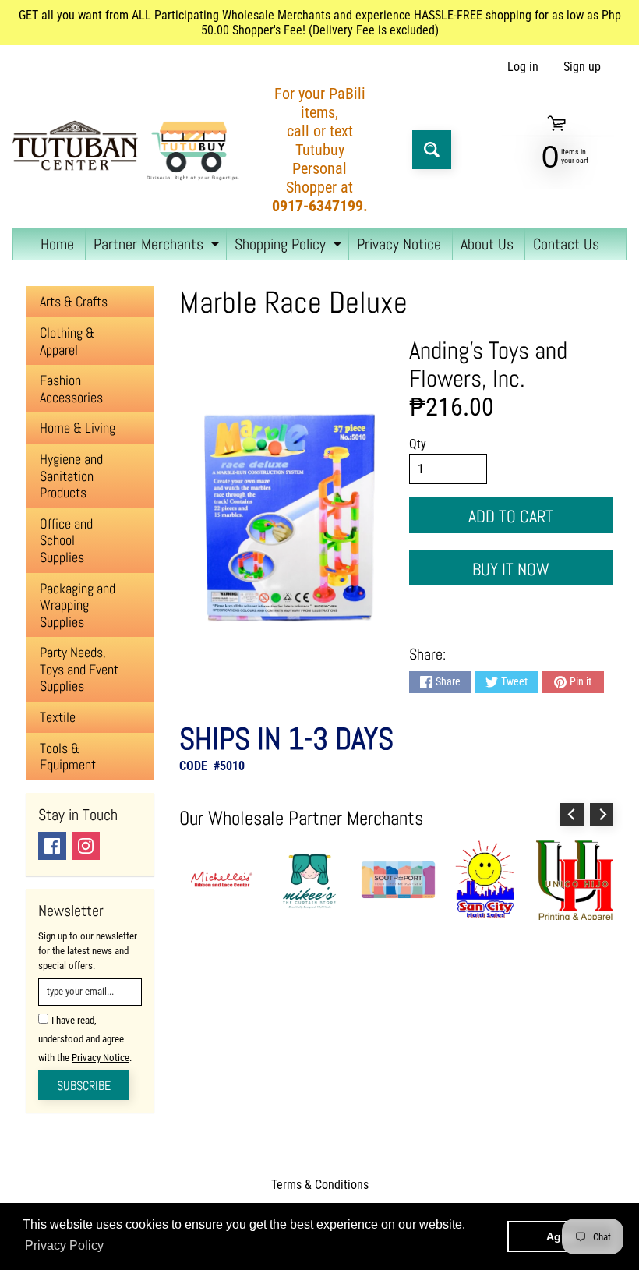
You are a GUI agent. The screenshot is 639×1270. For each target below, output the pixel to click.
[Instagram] (86, 846)
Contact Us (566, 244)
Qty (417, 444)
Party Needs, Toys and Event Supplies (79, 669)
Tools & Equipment (68, 756)
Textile (58, 717)
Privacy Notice (399, 244)
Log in (522, 67)
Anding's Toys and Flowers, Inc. (488, 364)
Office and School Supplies (66, 540)
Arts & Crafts (74, 301)
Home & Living (77, 428)
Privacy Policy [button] (64, 1245)
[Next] (601, 814)
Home (57, 244)
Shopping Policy (290, 247)
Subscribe (84, 1085)
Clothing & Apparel (67, 341)
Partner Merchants (158, 247)
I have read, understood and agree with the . (85, 1038)
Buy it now (510, 569)
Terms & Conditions (320, 1184)
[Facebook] (52, 846)
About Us (487, 244)
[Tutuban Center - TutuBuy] (129, 150)
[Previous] (572, 814)
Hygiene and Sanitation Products (71, 475)
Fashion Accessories (71, 388)
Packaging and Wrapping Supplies (77, 605)
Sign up (582, 67)
